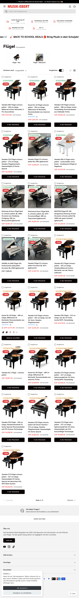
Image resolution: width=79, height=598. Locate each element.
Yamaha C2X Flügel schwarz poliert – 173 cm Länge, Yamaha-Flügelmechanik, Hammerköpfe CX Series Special (12, 164)
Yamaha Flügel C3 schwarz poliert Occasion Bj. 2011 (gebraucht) (38, 265)
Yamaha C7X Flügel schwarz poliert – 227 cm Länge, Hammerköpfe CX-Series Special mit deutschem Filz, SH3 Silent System (12, 479)
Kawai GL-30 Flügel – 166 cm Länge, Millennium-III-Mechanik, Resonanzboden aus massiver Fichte (13, 318)
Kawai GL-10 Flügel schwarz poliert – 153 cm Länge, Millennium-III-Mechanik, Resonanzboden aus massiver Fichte (39, 109)
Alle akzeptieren (22, 588)
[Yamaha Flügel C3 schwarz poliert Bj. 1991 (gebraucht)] (39, 144)
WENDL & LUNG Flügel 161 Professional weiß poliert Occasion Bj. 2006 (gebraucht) (13, 265)
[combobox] (39, 11)
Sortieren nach (8, 70)
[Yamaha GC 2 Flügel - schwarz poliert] (13, 357)
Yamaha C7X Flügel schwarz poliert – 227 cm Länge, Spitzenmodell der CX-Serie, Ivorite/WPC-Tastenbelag (64, 376)
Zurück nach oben (39, 519)
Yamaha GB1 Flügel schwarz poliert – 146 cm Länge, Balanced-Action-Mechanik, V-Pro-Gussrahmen (13, 108)
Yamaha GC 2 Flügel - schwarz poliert (13, 374)
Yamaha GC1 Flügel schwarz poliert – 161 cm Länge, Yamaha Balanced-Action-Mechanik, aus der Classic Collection (64, 268)
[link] (15, 500)
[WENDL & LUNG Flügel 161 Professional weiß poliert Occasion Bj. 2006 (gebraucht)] (13, 248)
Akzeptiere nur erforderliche (22, 593)
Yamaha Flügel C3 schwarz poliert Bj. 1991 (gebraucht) (38, 160)
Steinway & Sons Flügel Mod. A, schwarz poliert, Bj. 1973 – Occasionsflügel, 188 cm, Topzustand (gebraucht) (38, 214)
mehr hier (9, 540)
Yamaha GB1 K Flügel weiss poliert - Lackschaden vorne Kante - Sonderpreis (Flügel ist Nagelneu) (65, 162)
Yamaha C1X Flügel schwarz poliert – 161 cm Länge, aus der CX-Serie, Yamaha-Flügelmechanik (39, 318)
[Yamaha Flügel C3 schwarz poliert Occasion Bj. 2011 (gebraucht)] (39, 248)
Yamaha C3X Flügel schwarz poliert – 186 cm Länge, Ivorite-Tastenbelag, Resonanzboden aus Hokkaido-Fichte (65, 108)
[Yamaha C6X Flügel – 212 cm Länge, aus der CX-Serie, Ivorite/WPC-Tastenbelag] (65, 300)
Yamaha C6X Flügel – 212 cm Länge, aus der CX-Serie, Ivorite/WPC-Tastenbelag (64, 317)
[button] (74, 6)
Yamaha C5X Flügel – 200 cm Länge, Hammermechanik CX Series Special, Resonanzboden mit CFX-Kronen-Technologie (13, 425)
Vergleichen (53, 70)
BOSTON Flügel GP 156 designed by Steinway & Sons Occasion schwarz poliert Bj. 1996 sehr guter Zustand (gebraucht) (65, 216)
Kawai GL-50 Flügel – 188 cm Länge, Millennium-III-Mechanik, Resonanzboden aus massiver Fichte (39, 376)
